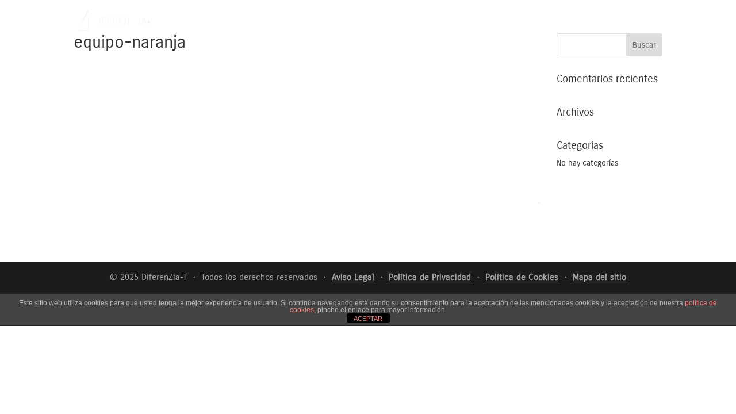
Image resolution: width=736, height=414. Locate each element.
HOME (468, 23)
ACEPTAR (368, 318)
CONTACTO (644, 23)
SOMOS (503, 23)
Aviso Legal (353, 277)
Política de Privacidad (430, 277)
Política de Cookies (521, 277)
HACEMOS (546, 23)
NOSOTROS (595, 23)
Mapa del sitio (599, 277)
